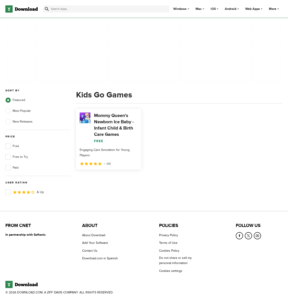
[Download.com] (21, 9)
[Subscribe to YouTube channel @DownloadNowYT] (257, 235)
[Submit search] (46, 9)
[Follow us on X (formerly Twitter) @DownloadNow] (248, 235)
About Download (93, 235)
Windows (180, 9)
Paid (15, 168)
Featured (19, 100)
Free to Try (20, 157)
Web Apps (252, 9)
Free (16, 146)
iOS (213, 9)
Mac (199, 9)
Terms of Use (168, 243)
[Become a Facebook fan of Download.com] (239, 235)
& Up (40, 192)
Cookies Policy (169, 251)
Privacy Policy (168, 235)
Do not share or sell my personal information (175, 260)
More (272, 9)
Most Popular (22, 111)
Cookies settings (170, 271)
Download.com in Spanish (100, 258)
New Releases (23, 121)
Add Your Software (95, 243)
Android (230, 9)
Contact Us (89, 251)
